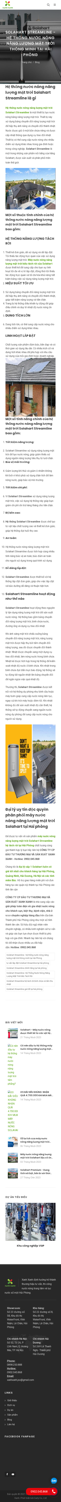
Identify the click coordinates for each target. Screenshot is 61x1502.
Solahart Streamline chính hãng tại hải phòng (27, 968)
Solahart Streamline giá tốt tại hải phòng (24, 989)
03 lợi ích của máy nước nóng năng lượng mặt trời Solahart (34, 1142)
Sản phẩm (12, 1414)
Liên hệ (11, 1424)
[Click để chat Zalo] (54, 1481)
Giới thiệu (12, 1400)
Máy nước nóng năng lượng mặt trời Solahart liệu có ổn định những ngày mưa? (35, 1158)
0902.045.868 (14, 1372)
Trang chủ (26, 62)
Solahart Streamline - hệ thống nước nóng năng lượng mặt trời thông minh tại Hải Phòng (28, 956)
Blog (37, 62)
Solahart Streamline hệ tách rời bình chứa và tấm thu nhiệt (30, 982)
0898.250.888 (14, 1364)
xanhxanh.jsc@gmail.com (20, 1379)
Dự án (10, 1410)
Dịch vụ (11, 1405)
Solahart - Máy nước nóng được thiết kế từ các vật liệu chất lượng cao (36, 1033)
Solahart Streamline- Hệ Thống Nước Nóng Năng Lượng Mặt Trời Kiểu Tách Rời (28, 974)
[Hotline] (54, 1491)
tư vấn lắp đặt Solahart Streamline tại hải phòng (28, 963)
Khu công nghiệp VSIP (30, 1246)
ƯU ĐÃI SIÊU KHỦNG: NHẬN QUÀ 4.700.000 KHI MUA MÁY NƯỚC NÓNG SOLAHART (36, 1095)
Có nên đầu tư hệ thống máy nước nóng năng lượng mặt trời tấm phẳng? (36, 1049)
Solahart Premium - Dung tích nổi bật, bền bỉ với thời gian (35, 1173)
